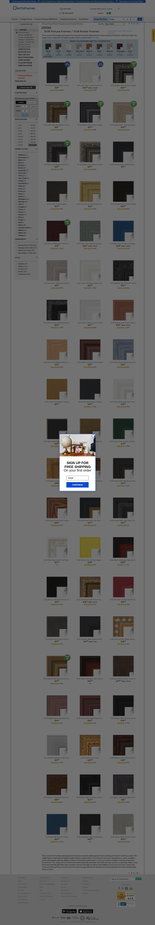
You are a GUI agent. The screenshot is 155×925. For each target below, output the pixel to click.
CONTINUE (77, 485)
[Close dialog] (93, 436)
